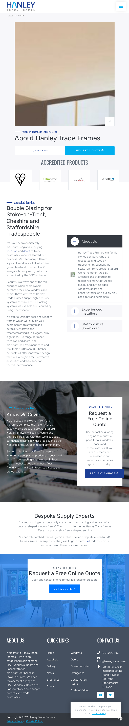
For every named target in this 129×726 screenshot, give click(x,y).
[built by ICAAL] (120, 719)
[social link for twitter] (111, 695)
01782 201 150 (110, 652)
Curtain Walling (80, 690)
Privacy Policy (15, 721)
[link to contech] (79, 180)
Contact (52, 686)
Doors (74, 659)
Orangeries (77, 673)
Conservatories (80, 666)
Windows (76, 652)
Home (10, 15)
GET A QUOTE (63, 589)
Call (87, 541)
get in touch (52, 459)
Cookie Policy (34, 721)
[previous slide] (110, 121)
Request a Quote (103, 473)
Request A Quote (88, 150)
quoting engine (32, 459)
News (50, 673)
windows (12, 251)
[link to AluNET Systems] (108, 180)
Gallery (51, 666)
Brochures (53, 679)
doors (26, 251)
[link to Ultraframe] (50, 180)
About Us (52, 659)
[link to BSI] (21, 180)
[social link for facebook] (101, 695)
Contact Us (39, 150)
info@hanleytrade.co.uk (111, 661)
